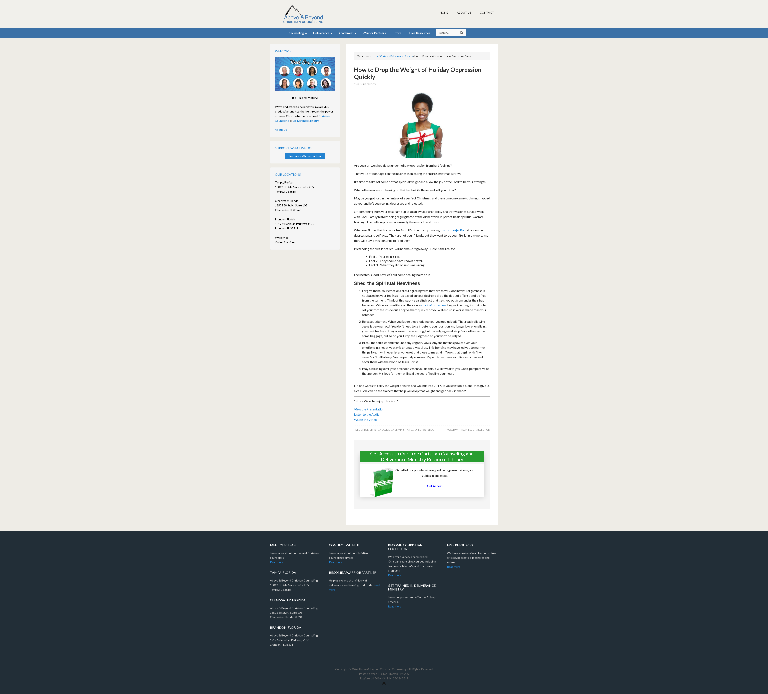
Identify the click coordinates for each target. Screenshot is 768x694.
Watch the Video (365, 419)
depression (469, 429)
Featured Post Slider (422, 429)
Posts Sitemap (368, 673)
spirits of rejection (452, 230)
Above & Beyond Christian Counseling (304, 14)
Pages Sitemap (388, 673)
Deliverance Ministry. (306, 120)
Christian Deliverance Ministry (389, 429)
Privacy (404, 673)
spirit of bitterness (434, 305)
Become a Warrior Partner (305, 156)
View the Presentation (369, 409)
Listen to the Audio (367, 414)
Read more (276, 562)
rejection (483, 429)
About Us (281, 129)
